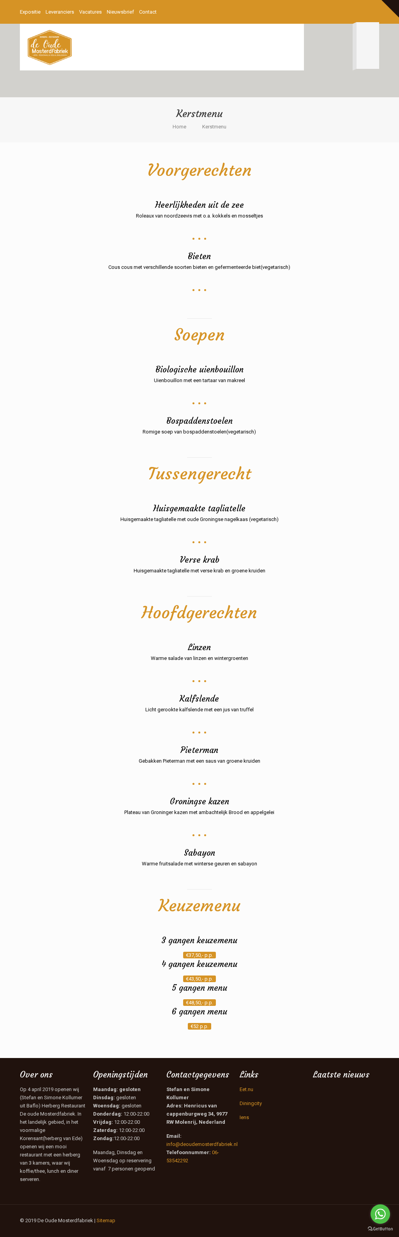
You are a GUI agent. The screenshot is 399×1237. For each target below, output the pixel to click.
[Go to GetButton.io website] (380, 1229)
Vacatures (90, 12)
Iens (244, 1117)
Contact (148, 12)
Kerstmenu (214, 127)
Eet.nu (246, 1089)
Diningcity (251, 1103)
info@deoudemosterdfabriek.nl (202, 1144)
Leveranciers (60, 12)
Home (179, 127)
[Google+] (364, 11)
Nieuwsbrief (120, 12)
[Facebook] (354, 11)
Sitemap (106, 1220)
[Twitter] (375, 11)
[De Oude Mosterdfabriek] (50, 47)
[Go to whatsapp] (380, 1214)
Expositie (30, 12)
